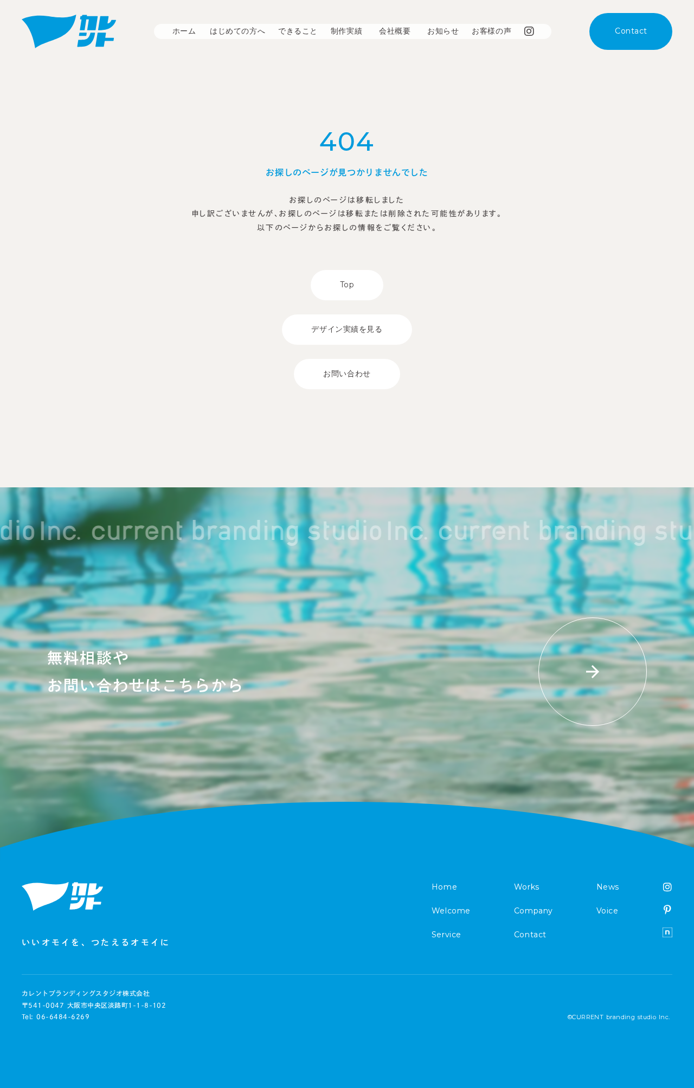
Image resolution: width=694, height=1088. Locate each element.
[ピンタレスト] (667, 910)
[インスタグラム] (667, 887)
